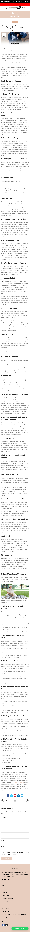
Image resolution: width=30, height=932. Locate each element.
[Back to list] (15, 801)
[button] (20, 928)
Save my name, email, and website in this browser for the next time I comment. (15, 853)
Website (3, 846)
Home (11, 16)
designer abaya (19, 782)
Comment (4, 817)
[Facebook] (3, 925)
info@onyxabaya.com (6, 1)
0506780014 (14, 1)
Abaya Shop (17, 16)
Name (3, 834)
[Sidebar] (2, 281)
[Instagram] (6, 925)
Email (3, 840)
